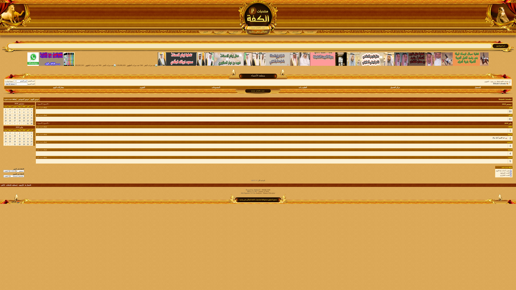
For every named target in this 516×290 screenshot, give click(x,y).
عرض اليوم (35, 99)
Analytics (259, 193)
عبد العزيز (502, 138)
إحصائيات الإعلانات (11, 185)
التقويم (487, 81)
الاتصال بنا (28, 185)
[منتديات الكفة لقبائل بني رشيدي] (258, 17)
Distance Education (269, 193)
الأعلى (3, 185)
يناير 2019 (19, 127)
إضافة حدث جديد (10, 99)
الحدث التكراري (505, 175)
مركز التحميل (395, 87)
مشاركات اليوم (58, 87)
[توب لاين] (15, 202)
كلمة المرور (31, 84)
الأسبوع (46, 104)
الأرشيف (21, 185)
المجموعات (216, 87)
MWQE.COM (266, 190)
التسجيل (478, 87)
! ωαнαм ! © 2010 (263, 191)
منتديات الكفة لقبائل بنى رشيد (499, 81)
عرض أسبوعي (23, 99)
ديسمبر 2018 (19, 104)
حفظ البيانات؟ (9, 81)
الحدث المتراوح (505, 173)
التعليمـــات (303, 87)
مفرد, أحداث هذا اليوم (503, 170)
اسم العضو (31, 81)
